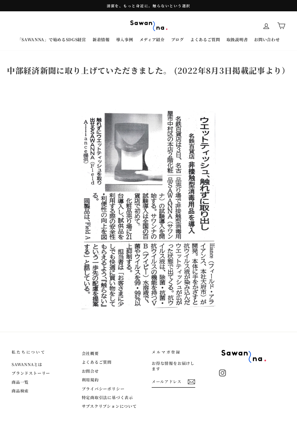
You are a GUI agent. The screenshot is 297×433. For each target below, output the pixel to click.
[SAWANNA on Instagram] (222, 372)
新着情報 (101, 39)
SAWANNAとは (27, 364)
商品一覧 (20, 382)
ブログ (177, 39)
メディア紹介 (152, 39)
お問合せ (90, 371)
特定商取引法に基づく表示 (107, 397)
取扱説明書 (237, 39)
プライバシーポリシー (103, 389)
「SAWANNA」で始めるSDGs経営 (51, 39)
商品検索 (20, 391)
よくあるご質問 (205, 39)
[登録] (191, 381)
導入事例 (124, 39)
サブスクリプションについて (109, 406)
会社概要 (90, 353)
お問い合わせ (267, 39)
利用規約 (90, 380)
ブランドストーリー (31, 373)
